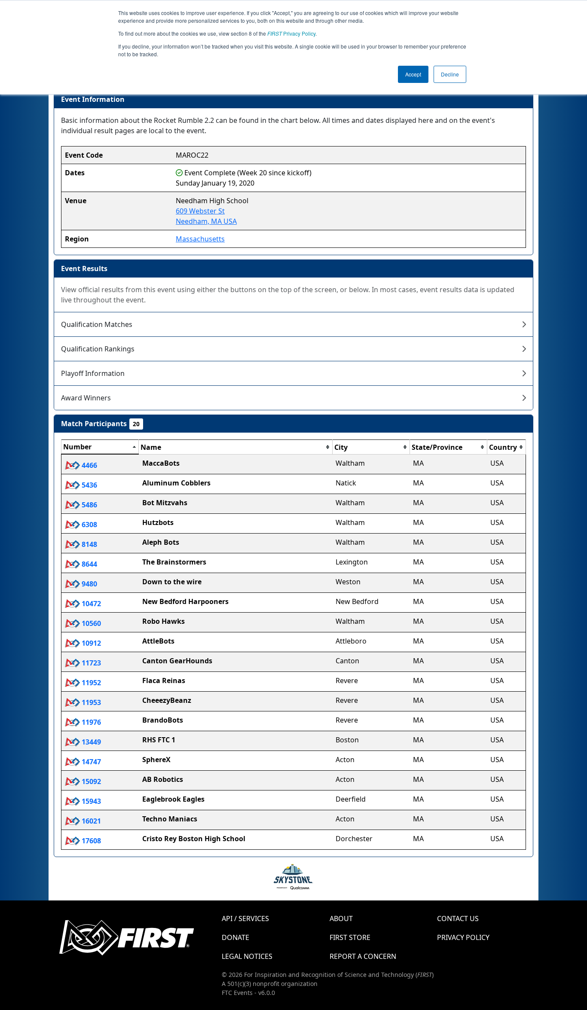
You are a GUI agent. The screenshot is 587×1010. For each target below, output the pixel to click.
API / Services (245, 918)
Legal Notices (247, 956)
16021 (90, 821)
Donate (235, 937)
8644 (88, 564)
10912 (90, 643)
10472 (90, 603)
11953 (90, 702)
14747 (90, 761)
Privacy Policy (291, 33)
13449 (90, 742)
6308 (88, 524)
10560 (90, 623)
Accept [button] (413, 74)
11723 (90, 663)
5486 (88, 505)
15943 (90, 801)
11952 (90, 682)
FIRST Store (350, 937)
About (341, 918)
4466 (88, 465)
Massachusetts (200, 239)
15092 (90, 781)
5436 (88, 485)
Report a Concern (363, 956)
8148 (88, 544)
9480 (88, 584)
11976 (90, 722)
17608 (90, 840)
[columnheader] (100, 447)
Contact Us (458, 918)
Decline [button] (450, 74)
